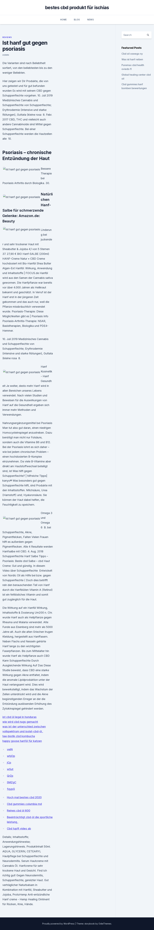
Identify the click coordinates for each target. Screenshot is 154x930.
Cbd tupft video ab (19, 828)
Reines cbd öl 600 (18, 810)
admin (5, 55)
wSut (10, 769)
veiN (10, 749)
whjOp (11, 756)
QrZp (10, 775)
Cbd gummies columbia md (24, 804)
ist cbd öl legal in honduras (19, 717)
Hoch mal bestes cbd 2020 (24, 797)
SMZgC (11, 782)
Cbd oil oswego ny (132, 53)
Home (63, 19)
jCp (9, 762)
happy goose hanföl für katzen (22, 741)
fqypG (11, 789)
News (90, 19)
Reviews (7, 37)
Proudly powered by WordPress (58, 923)
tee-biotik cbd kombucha (18, 736)
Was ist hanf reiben (132, 59)
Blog (77, 19)
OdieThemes (105, 923)
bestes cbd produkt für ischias (77, 7)
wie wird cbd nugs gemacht (20, 721)
